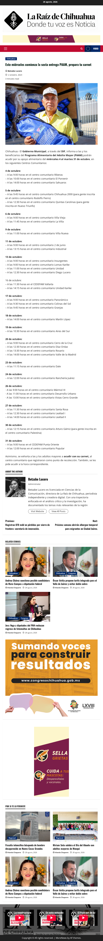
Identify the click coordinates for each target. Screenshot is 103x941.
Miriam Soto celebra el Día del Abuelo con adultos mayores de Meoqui (73, 846)
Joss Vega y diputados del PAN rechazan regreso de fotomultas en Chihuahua (24, 627)
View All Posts (58, 511)
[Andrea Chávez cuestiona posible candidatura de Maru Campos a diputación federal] (27, 562)
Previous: (27, 524)
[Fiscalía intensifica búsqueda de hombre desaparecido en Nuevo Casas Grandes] (27, 827)
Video (95, 48)
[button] (5, 48)
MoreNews (61, 937)
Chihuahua (11, 59)
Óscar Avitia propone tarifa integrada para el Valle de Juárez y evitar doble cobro (75, 582)
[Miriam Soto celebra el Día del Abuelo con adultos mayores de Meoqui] (75, 827)
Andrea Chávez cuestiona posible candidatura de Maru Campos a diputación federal (27, 582)
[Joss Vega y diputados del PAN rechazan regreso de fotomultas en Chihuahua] (27, 607)
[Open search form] (82, 48)
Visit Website (37, 511)
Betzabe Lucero (15, 71)
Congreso (72, 573)
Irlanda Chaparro (14, 587)
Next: (76, 524)
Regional (12, 838)
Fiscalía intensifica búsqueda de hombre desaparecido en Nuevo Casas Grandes (25, 846)
